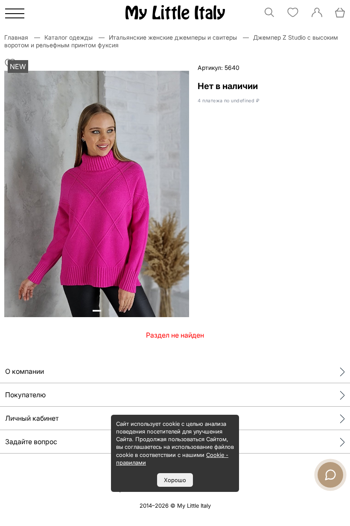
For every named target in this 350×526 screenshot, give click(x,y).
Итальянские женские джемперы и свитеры (173, 37)
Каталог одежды (68, 37)
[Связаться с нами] (330, 475)
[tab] (93, 311)
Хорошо (175, 480)
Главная (16, 37)
